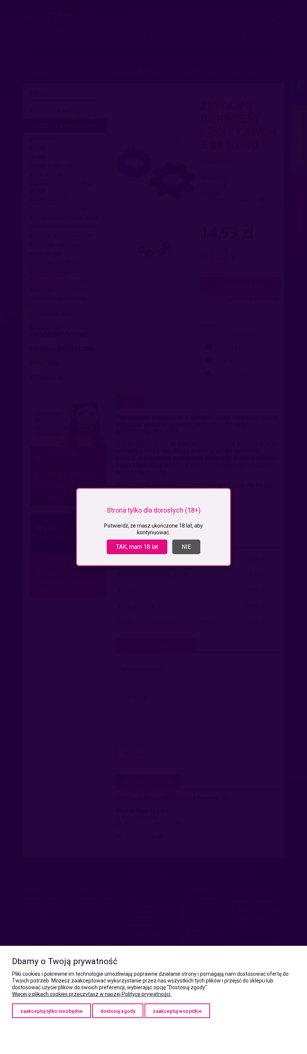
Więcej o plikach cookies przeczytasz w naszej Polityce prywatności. (91, 994)
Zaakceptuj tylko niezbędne (51, 1011)
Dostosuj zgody (117, 1011)
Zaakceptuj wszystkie (177, 1011)
